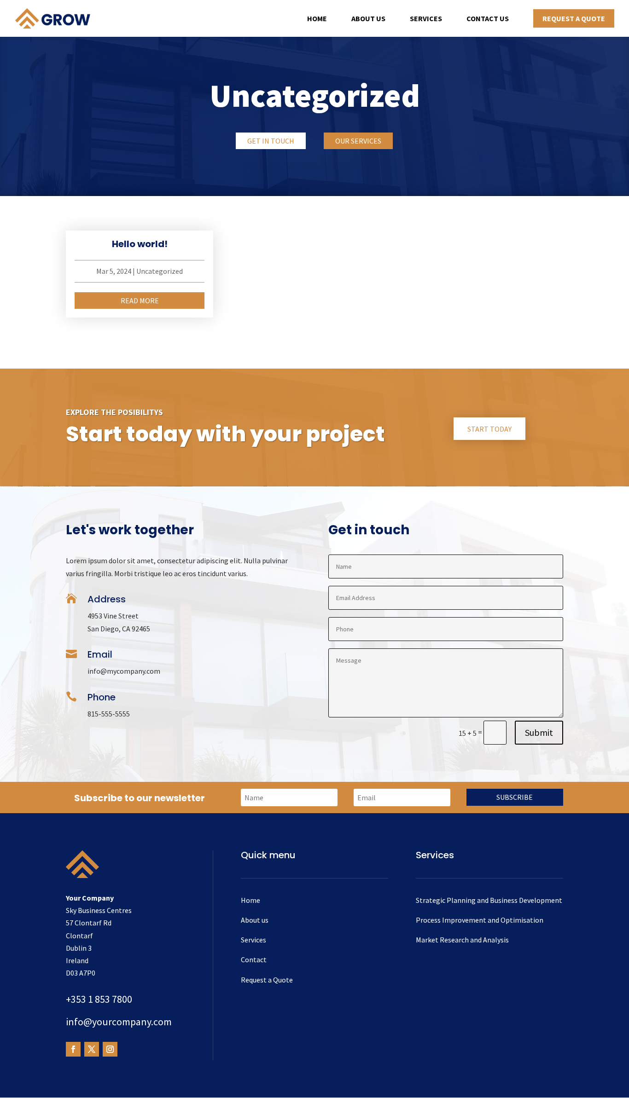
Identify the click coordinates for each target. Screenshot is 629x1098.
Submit (539, 732)
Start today (489, 428)
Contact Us (487, 19)
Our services (358, 140)
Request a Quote (573, 18)
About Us (368, 19)
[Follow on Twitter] (91, 1049)
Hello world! (140, 243)
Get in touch (270, 140)
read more (140, 300)
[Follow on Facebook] (73, 1049)
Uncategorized (159, 271)
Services (426, 19)
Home (317, 19)
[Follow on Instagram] (110, 1049)
